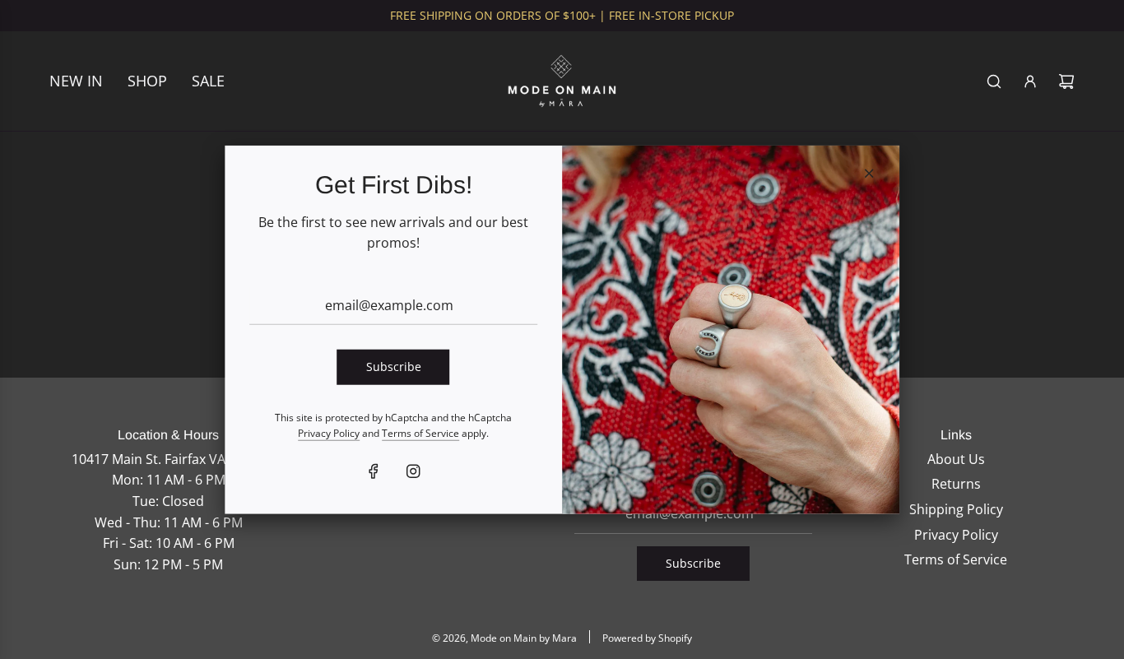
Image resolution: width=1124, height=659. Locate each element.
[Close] (869, 173)
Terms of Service (420, 433)
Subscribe (393, 366)
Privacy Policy (329, 433)
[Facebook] (373, 471)
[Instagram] (413, 471)
